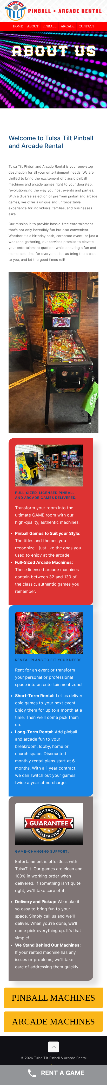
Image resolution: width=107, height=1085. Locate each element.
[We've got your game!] (49, 465)
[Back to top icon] (53, 1047)
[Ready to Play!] (49, 824)
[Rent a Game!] (49, 633)
